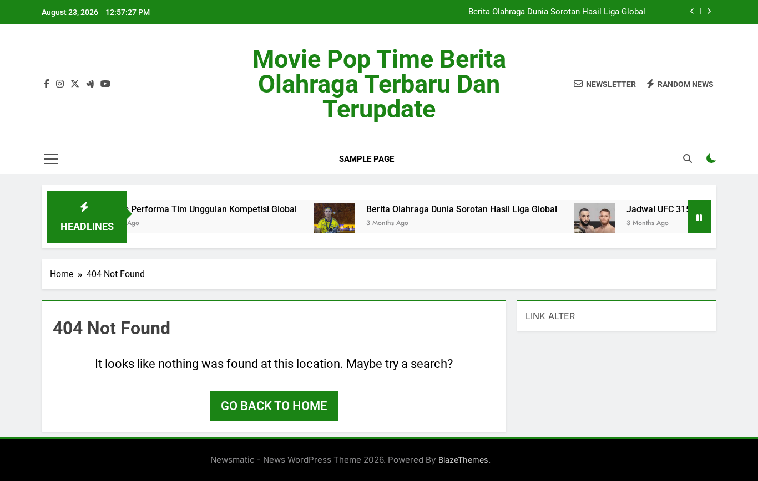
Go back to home (274, 406)
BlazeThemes (463, 459)
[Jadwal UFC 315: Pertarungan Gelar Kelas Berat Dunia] (587, 223)
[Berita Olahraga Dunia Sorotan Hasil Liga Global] (326, 223)
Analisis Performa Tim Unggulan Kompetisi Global (189, 209)
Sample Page (366, 159)
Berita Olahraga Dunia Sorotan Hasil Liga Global (556, 12)
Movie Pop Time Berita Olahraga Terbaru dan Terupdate (379, 84)
